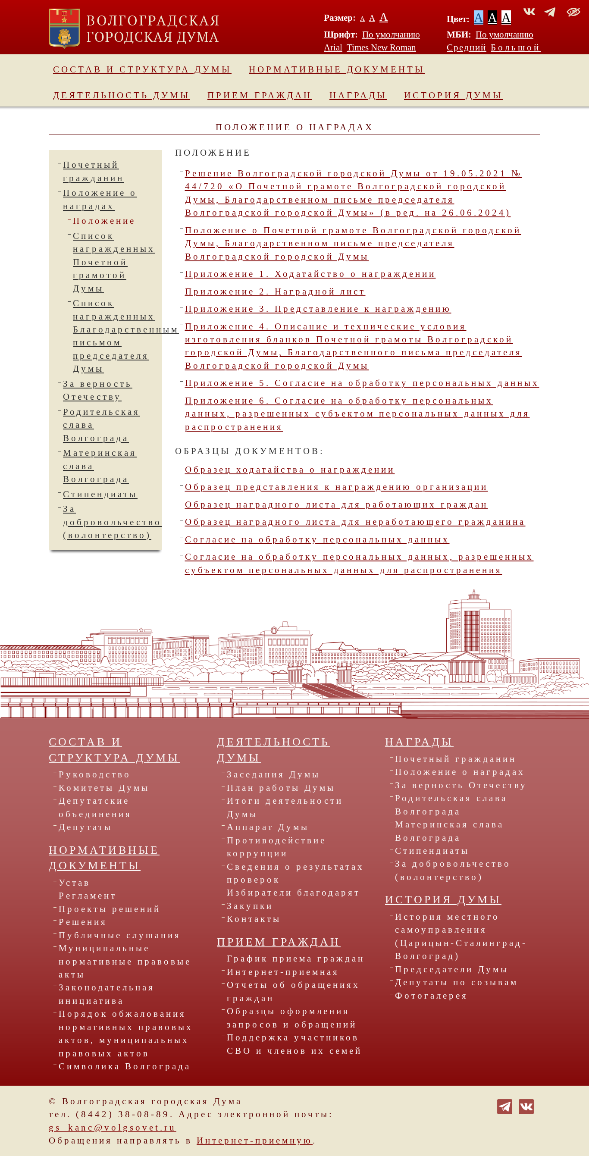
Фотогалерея (431, 995)
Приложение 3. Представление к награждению (318, 309)
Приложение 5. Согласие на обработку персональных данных (362, 383)
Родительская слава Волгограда (451, 804)
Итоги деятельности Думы (285, 807)
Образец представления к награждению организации (336, 487)
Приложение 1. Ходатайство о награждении (310, 274)
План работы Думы (281, 788)
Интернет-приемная (283, 972)
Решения (83, 922)
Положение (104, 221)
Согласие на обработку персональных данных (317, 539)
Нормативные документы (337, 69)
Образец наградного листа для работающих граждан (336, 504)
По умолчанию (391, 34)
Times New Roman (381, 47)
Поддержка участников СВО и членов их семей (294, 1044)
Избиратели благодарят (293, 892)
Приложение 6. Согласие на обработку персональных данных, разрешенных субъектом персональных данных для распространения (357, 413)
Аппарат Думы (268, 827)
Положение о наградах (460, 772)
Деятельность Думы (121, 95)
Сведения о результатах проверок (295, 873)
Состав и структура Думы (142, 69)
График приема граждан (296, 958)
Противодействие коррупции (276, 846)
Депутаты (86, 827)
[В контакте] (526, 1105)
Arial (333, 47)
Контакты (254, 919)
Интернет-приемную (255, 1140)
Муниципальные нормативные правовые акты (125, 961)
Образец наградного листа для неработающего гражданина (355, 522)
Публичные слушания (120, 935)
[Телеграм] (504, 1105)
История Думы (453, 95)
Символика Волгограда (125, 1066)
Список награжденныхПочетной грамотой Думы (114, 262)
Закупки (250, 906)
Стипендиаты (100, 494)
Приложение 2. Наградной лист (275, 291)
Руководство (95, 774)
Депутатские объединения (95, 807)
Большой (516, 47)
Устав (75, 882)
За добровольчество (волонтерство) (112, 522)
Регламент (88, 895)
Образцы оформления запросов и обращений (292, 1017)
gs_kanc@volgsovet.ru (112, 1127)
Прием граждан (259, 95)
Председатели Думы (452, 969)
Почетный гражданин (456, 759)
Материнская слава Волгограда (449, 831)
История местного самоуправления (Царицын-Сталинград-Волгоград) (461, 936)
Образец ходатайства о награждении (290, 469)
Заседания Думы (273, 774)
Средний (466, 47)
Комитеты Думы (104, 788)
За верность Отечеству (461, 785)
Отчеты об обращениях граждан (293, 991)
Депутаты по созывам (456, 982)
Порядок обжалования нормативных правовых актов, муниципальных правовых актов (126, 1033)
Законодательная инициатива (107, 994)
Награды (358, 95)
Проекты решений (110, 909)
